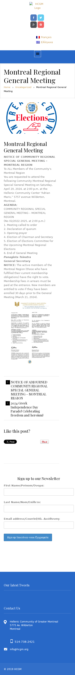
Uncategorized (23, 87)
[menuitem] (43, 37)
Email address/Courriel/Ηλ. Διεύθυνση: (32, 518)
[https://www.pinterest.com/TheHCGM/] (41, 24)
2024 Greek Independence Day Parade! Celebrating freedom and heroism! (27, 409)
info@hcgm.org (19, 649)
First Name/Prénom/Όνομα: (24, 485)
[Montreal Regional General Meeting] (31, 118)
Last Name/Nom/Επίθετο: (22, 502)
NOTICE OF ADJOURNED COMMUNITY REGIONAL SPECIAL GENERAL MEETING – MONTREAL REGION (29, 390)
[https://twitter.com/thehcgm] (41, 17)
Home (7, 87)
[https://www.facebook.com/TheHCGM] (33, 17)
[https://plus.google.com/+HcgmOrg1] (33, 24)
